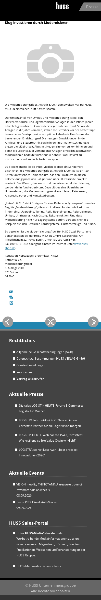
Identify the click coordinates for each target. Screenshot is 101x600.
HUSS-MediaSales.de (40, 533)
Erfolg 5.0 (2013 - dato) (35, 10)
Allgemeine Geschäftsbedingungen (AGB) (44, 352)
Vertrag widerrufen (30, 379)
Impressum (24, 372)
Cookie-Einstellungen (30, 365)
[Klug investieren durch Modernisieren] (50, 98)
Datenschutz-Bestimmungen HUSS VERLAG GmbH (50, 358)
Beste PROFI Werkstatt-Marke (36, 502)
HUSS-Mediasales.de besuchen (38, 566)
